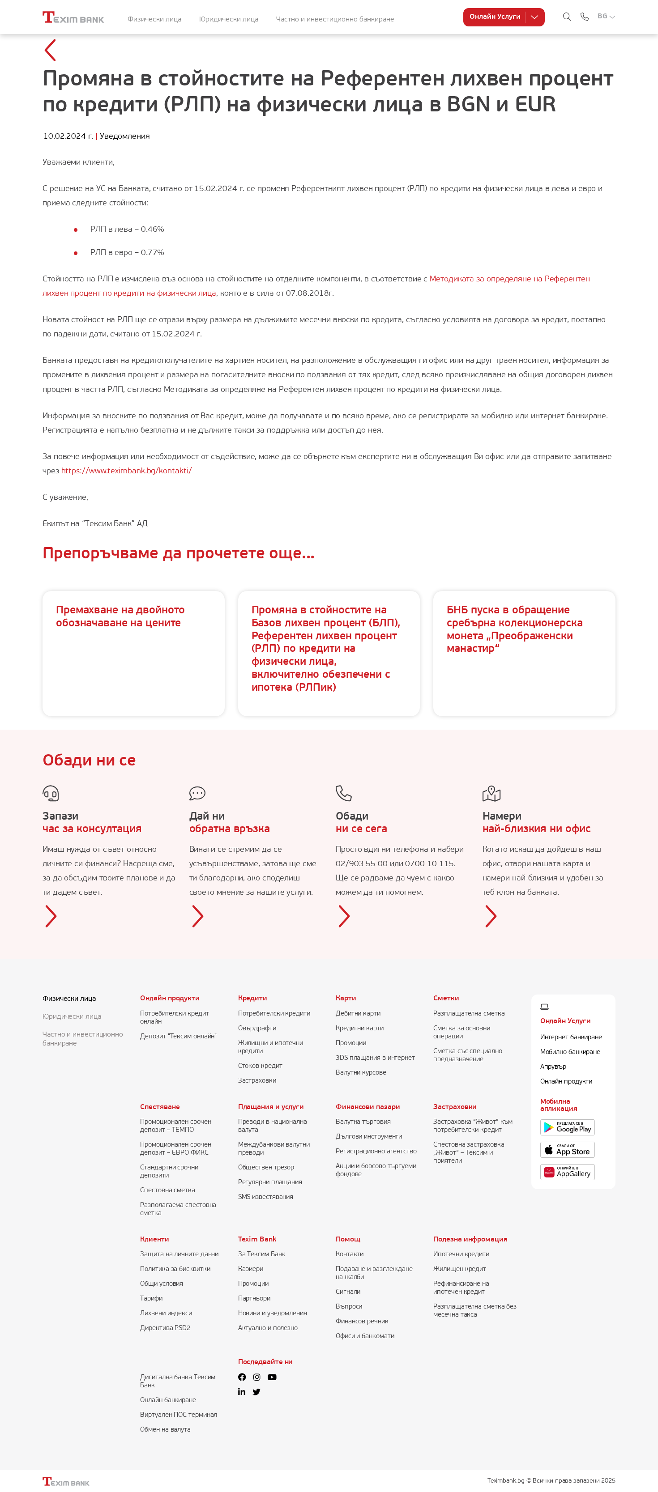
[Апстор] (567, 1150)
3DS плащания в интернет (375, 1058)
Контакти (349, 1254)
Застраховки (257, 1081)
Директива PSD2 (165, 1328)
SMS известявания (266, 1197)
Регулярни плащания (270, 1182)
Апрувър (553, 1067)
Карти (346, 998)
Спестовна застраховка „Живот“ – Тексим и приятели (468, 1153)
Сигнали (348, 1292)
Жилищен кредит (459, 1269)
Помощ (348, 1239)
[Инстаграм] (257, 1378)
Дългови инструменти (369, 1137)
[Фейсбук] (242, 1378)
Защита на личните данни (179, 1254)
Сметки (446, 998)
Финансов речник (362, 1321)
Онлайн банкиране (168, 1400)
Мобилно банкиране (570, 1052)
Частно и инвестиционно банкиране (335, 19)
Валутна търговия (363, 1122)
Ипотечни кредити (461, 1254)
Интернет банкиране (571, 1037)
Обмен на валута (165, 1430)
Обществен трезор (266, 1168)
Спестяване (159, 1107)
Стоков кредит (260, 1066)
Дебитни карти (358, 1014)
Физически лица (154, 19)
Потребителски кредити (274, 1014)
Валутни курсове (361, 1073)
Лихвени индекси (166, 1313)
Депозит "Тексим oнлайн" (178, 1036)
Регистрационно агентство (376, 1151)
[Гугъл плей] (567, 1127)
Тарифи (151, 1299)
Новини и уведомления (272, 1313)
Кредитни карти (360, 1028)
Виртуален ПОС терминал (178, 1415)
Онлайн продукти (170, 998)
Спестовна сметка (167, 1190)
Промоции (351, 1043)
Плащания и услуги (271, 1107)
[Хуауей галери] (567, 1172)
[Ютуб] (272, 1378)
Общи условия (161, 1284)
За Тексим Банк (262, 1254)
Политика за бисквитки (175, 1269)
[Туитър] (256, 1393)
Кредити (252, 998)
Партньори (254, 1299)
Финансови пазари (368, 1107)
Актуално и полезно (268, 1328)
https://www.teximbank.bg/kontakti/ (126, 472)
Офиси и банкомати (365, 1336)
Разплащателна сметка (468, 1014)
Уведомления (125, 137)
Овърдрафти (257, 1028)
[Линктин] (241, 1393)
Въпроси (349, 1307)
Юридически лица (228, 19)
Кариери (250, 1269)
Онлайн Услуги (495, 17)
